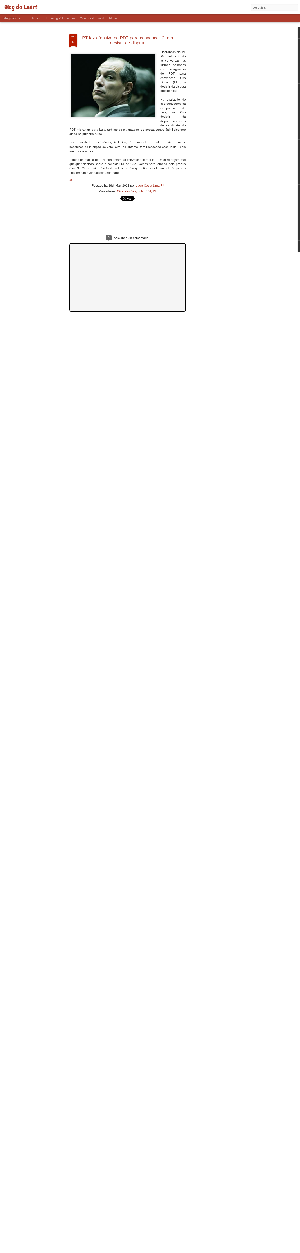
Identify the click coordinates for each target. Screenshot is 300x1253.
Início (36, 18)
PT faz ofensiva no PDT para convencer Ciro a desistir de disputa (127, 40)
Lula (141, 191)
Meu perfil (87, 18)
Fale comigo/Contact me (60, 18)
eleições (130, 191)
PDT (148, 191)
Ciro (120, 191)
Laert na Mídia (107, 18)
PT (155, 191)
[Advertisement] (210, 104)
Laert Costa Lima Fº (150, 185)
